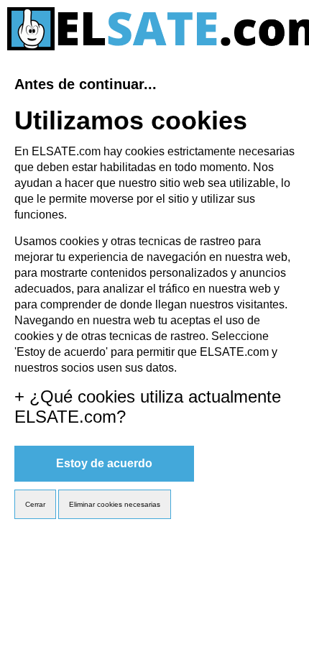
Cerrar (35, 504)
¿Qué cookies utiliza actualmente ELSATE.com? (147, 406)
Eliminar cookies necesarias (114, 504)
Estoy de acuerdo (104, 463)
